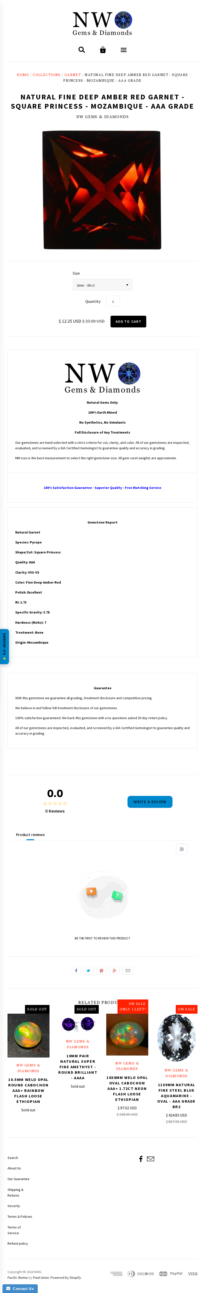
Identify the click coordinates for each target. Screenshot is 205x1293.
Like (76, 971)
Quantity (92, 301)
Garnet (72, 74)
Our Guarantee (19, 1179)
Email (128, 971)
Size (76, 273)
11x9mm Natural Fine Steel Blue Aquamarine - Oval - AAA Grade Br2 (176, 1095)
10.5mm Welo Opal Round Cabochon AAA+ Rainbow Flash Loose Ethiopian (28, 1090)
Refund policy (18, 1243)
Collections (46, 74)
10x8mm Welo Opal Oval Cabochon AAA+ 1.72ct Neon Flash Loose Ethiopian (127, 1088)
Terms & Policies (20, 1216)
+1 (114, 971)
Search (13, 1157)
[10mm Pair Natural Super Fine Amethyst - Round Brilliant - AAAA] (78, 1024)
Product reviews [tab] (30, 834)
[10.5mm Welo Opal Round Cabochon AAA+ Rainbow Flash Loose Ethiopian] (29, 1036)
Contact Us (22, 1289)
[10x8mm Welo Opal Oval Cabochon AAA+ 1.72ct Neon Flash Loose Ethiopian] (127, 1035)
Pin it (101, 971)
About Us (14, 1168)
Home (23, 74)
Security (14, 1206)
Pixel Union (41, 1277)
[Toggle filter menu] (182, 849)
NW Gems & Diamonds (102, 116)
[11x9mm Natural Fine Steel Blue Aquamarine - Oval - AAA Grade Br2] (177, 1038)
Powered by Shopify (65, 1277)
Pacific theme (18, 1277)
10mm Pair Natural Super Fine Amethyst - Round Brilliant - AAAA (77, 1066)
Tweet (88, 971)
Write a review (150, 801)
